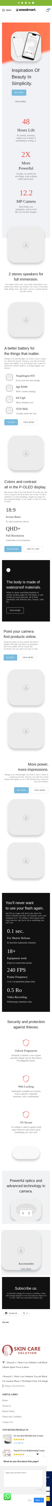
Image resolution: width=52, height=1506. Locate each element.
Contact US (7, 1422)
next (29, 1213)
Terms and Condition (11, 1416)
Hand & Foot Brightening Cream (29, 1450)
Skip (29, 1500)
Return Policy (8, 1411)
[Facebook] (18, 3)
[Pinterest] (26, 3)
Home (5, 1400)
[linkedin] (29, 3)
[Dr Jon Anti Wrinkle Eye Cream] (7, 1439)
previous (23, 1213)
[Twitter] (22, 3)
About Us (6, 1406)
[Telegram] (33, 3)
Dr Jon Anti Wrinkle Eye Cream (28, 1435)
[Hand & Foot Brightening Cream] (7, 1454)
